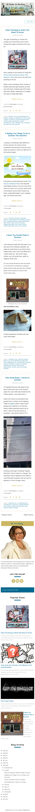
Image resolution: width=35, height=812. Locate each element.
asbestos (6, 77)
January (6, 792)
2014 (4, 794)
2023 (4, 750)
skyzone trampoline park (14, 223)
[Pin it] (19, 110)
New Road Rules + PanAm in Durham (17, 379)
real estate (15, 223)
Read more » (17, 99)
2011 (4, 799)
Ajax (15, 359)
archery (17, 218)
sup (16, 224)
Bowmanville (24, 116)
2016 (4, 763)
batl (5, 221)
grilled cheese (22, 367)
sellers (6, 124)
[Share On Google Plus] (16, 110)
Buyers (6, 118)
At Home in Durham (13, 810)
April (5, 787)
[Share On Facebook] (13, 110)
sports (10, 508)
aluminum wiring (18, 75)
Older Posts (28, 515)
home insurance (13, 121)
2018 (4, 758)
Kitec (29, 77)
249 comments (8, 106)
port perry (7, 223)
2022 (4, 753)
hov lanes (7, 506)
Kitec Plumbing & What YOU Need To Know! (17, 31)
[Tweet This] (10, 110)
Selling (11, 124)
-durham (11, 218)
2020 (4, 755)
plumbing (27, 123)
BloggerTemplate (26, 810)
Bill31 (12, 403)
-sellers (16, 116)
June (5, 784)
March (6, 789)
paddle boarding (23, 221)
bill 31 (16, 503)
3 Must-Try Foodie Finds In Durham (17, 236)
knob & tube (7, 75)
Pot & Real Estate (7, 701)
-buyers (10, 116)
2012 (4, 797)
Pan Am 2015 (20, 506)
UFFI (26, 75)
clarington (18, 118)
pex (22, 123)
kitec (13, 123)
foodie (14, 367)
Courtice (12, 119)
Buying (11, 118)
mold (11, 77)
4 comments (7, 208)
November (7, 768)
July (5, 770)
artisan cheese (23, 359)
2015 (4, 765)
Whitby (17, 124)
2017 (4, 760)
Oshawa (17, 123)
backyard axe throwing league (20, 220)
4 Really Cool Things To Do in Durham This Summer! (17, 134)
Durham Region (12, 221)
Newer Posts (7, 515)
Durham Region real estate (15, 364)
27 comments (8, 349)
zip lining (23, 226)
